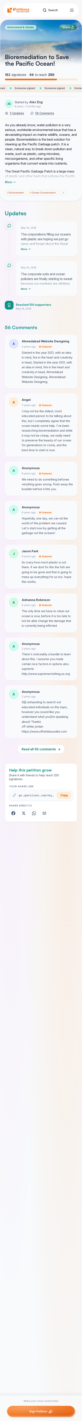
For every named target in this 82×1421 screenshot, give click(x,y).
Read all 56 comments (41, 749)
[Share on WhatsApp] (34, 813)
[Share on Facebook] (13, 813)
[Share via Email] (44, 813)
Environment (15, 192)
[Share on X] (23, 813)
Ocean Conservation (43, 192)
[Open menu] (71, 10)
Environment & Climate (20, 27)
